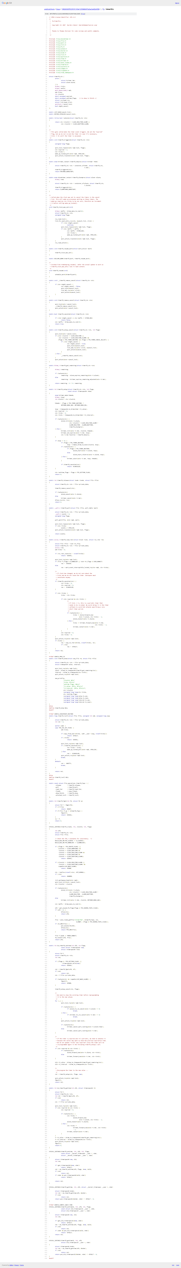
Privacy (16, 1265)
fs (103, 9)
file (82, 14)
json (177, 1265)
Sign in (177, 3)
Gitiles (11, 1265)
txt (173, 1265)
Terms (22, 1265)
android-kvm (49, 9)
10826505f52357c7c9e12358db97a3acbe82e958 (80, 9)
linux (58, 9)
